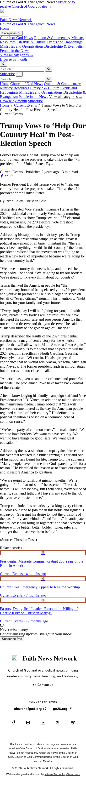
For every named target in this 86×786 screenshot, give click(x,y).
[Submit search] (48, 69)
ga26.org (60, 709)
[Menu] (19, 74)
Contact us (45, 685)
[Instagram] (28, 722)
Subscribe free (12, 639)
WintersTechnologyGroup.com (62, 774)
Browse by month (13, 59)
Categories (10, 33)
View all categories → (16, 55)
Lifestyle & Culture (31, 42)
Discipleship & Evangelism (64, 46)
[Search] (3, 64)
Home (4, 28)
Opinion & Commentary (52, 38)
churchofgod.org (28, 709)
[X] (58, 722)
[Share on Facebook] (2, 176)
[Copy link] (11, 176)
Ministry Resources (14, 88)
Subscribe (7, 74)
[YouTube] (43, 722)
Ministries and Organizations (21, 46)
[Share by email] (7, 176)
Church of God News (16, 38)
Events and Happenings (64, 42)
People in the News (14, 51)
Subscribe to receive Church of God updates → (37, 4)
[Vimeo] (72, 722)
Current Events (25, 105)
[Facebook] (13, 722)
